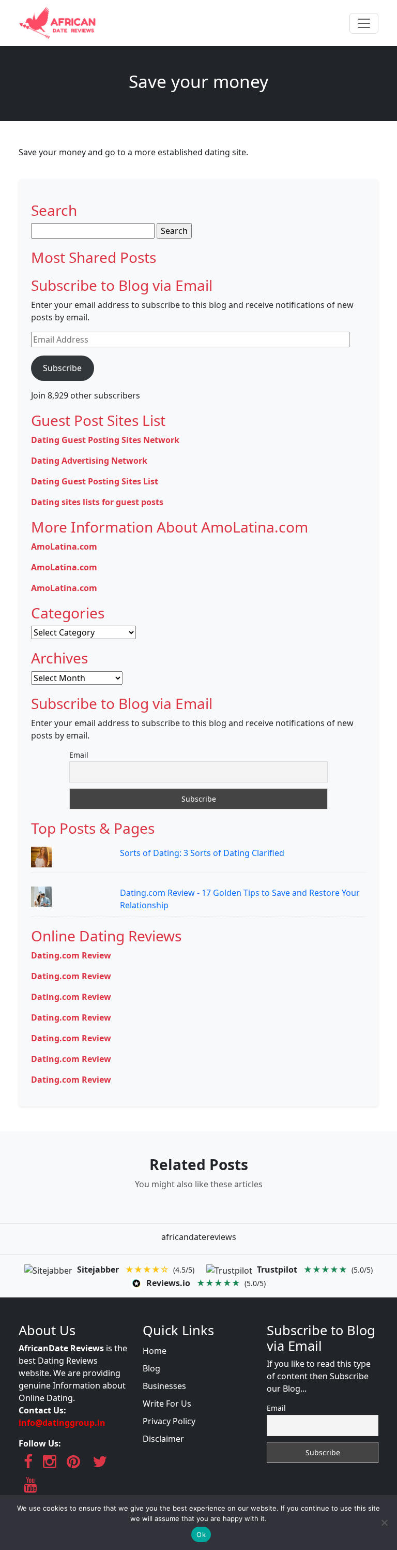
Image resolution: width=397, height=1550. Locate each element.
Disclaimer (163, 1438)
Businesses (164, 1386)
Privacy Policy (169, 1421)
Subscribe (62, 368)
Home (154, 1350)
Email (78, 755)
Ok (201, 1534)
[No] (384, 1522)
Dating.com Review (71, 955)
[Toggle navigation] (363, 23)
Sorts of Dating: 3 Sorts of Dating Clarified (202, 853)
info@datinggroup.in (62, 1422)
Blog (151, 1368)
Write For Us (167, 1403)
